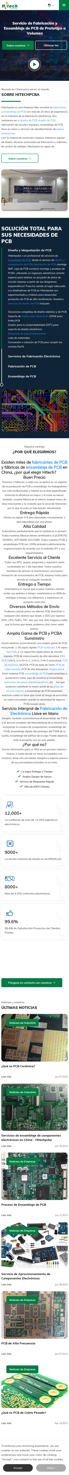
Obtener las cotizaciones (49, 47)
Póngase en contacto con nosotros (30, 982)
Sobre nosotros (16, 45)
